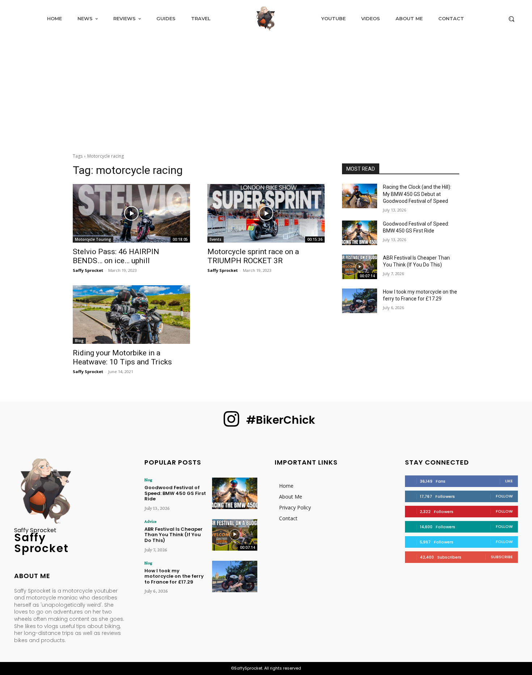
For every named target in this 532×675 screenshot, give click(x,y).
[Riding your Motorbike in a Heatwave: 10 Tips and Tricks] (131, 314)
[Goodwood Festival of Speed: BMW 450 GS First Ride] (359, 233)
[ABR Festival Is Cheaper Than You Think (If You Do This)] (359, 267)
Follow (504, 496)
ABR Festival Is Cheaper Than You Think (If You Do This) (173, 535)
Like (509, 481)
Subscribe (502, 557)
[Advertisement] (266, 91)
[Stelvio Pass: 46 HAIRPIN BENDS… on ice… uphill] (131, 213)
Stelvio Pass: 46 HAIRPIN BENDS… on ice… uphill (116, 256)
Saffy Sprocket (88, 270)
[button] (511, 18)
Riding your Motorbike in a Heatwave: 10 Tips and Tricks (122, 357)
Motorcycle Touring (93, 239)
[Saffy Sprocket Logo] (266, 18)
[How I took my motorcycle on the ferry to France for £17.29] (359, 301)
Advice (150, 521)
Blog (79, 340)
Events (215, 239)
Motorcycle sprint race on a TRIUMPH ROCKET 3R (253, 256)
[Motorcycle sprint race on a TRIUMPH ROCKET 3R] (266, 213)
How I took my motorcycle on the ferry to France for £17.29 (174, 576)
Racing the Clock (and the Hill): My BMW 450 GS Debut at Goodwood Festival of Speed (417, 194)
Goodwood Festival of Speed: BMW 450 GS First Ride (175, 493)
